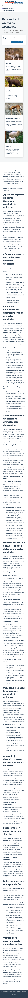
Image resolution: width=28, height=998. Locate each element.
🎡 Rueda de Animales (7, 8)
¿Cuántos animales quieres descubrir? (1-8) (13, 37)
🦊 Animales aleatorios (7, 6)
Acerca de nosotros (14, 996)
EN (15, 994)
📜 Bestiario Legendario (7, 10)
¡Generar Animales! (17, 41)
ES (13, 994)
